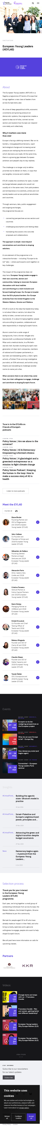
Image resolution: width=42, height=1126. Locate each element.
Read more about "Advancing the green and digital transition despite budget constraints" (21, 837)
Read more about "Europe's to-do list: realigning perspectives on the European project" (21, 725)
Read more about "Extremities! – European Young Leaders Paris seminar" (21, 767)
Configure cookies (18, 1117)
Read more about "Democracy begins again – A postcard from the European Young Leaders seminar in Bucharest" (21, 856)
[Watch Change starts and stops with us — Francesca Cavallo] (21, 997)
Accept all (31, 1117)
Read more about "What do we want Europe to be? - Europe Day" (21, 739)
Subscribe (9, 1077)
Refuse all (7, 1117)
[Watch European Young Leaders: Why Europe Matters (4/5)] (21, 1039)
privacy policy (24, 1108)
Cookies (15, 1124)
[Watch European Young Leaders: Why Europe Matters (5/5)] (21, 1025)
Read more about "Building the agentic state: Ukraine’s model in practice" (21, 800)
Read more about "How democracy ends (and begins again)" (21, 753)
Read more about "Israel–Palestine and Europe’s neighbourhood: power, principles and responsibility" (21, 818)
